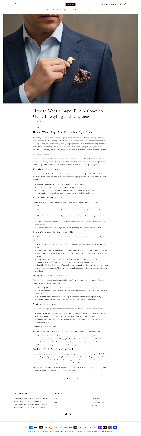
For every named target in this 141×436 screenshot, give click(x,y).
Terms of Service (98, 402)
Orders (55, 398)
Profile (55, 402)
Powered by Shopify (47, 431)
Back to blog (72, 379)
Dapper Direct (37, 431)
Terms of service (80, 431)
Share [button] (37, 127)
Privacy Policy (97, 398)
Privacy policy (69, 431)
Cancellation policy (107, 431)
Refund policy (96, 406)
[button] (16, 4)
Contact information (93, 431)
